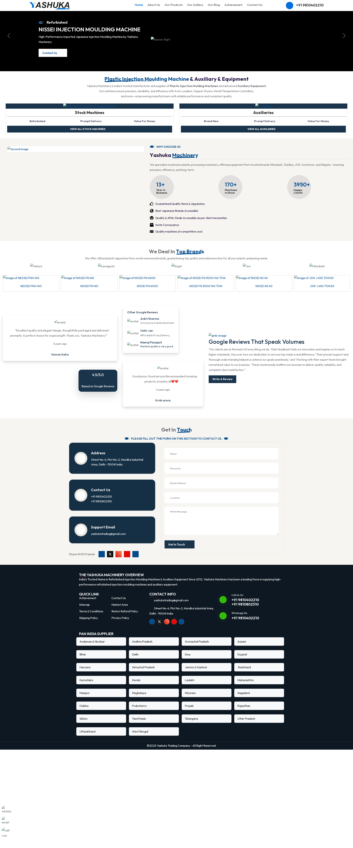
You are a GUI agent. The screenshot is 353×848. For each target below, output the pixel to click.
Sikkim (83, 725)
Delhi (135, 661)
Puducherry (139, 712)
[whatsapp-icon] (6, 810)
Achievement (233, 5)
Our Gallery (195, 5)
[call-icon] (6, 832)
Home (139, 5)
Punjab (189, 712)
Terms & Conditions (91, 618)
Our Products (174, 5)
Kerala (136, 686)
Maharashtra (245, 686)
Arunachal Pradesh (197, 648)
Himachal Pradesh (143, 674)
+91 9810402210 (310, 5)
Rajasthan (243, 712)
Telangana (191, 725)
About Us (153, 5)
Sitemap (84, 611)
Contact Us (254, 5)
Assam (241, 648)
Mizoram (190, 699)
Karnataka (86, 686)
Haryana (84, 674)
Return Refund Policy (124, 618)
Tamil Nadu (139, 725)
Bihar (82, 661)
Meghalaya (139, 699)
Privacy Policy (120, 624)
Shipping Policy (88, 624)
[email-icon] (6, 821)
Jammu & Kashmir (196, 674)
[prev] (9, 39)
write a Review (222, 385)
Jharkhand (244, 674)
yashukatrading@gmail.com (108, 540)
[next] (344, 39)
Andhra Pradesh (142, 648)
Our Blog (214, 5)
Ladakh (189, 686)
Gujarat (242, 661)
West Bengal (140, 738)
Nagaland (243, 699)
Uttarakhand (87, 738)
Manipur (84, 699)
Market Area (119, 611)
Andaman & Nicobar (92, 648)
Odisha (83, 712)
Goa (187, 661)
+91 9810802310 (101, 508)
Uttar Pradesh (246, 725)
